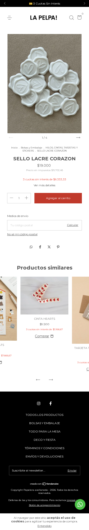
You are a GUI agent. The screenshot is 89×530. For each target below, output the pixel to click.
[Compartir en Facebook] (40, 247)
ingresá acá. (74, 500)
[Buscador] (71, 18)
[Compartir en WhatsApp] (31, 247)
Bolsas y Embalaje (31, 147)
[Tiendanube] (44, 484)
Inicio (14, 147)
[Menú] (10, 18)
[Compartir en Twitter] (49, 247)
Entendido (44, 526)
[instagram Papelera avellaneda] (39, 403)
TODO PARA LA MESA (45, 431)
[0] (78, 18)
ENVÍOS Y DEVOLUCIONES (44, 456)
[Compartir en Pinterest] (58, 247)
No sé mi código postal (22, 234)
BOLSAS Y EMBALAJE (44, 423)
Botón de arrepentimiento (44, 505)
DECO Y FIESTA (45, 440)
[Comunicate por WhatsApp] (80, 504)
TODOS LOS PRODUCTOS (44, 415)
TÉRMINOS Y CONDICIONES (44, 448)
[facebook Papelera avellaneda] (50, 403)
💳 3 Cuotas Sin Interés (44, 3)
